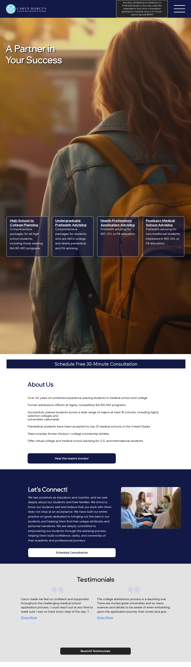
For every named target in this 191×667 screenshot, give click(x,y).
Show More (29, 617)
